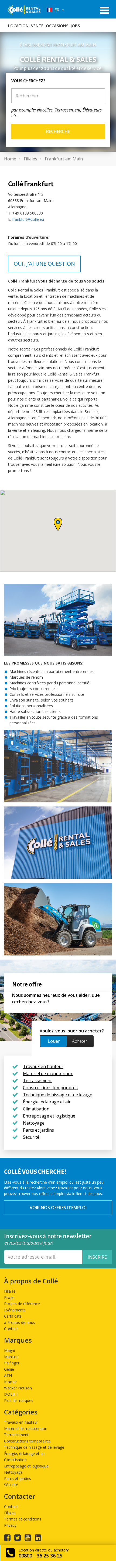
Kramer (10, 1381)
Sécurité (11, 1484)
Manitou (11, 1356)
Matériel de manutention (25, 1428)
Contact (11, 1328)
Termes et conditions (22, 1519)
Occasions (57, 25)
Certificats (13, 1316)
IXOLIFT (11, 1394)
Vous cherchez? (28, 80)
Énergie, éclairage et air (24, 1453)
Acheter (79, 1041)
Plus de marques (18, 1400)
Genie (9, 1369)
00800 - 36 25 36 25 (40, 1555)
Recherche (58, 131)
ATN (8, 1375)
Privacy (10, 1525)
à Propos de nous (19, 1322)
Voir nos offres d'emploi (58, 1208)
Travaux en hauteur (21, 1422)
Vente (37, 25)
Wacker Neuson (18, 1388)
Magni (9, 1350)
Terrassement (16, 1434)
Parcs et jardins (17, 1478)
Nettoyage (13, 1472)
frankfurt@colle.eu (28, 219)
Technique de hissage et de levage (34, 1447)
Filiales (10, 1291)
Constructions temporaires (27, 1441)
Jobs (75, 25)
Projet (9, 1297)
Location (18, 25)
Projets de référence (22, 1303)
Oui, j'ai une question (44, 263)
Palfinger (11, 1363)
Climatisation (15, 1459)
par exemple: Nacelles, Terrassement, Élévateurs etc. (56, 113)
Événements (15, 1309)
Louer (54, 1041)
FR (56, 9)
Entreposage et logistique (26, 1466)
